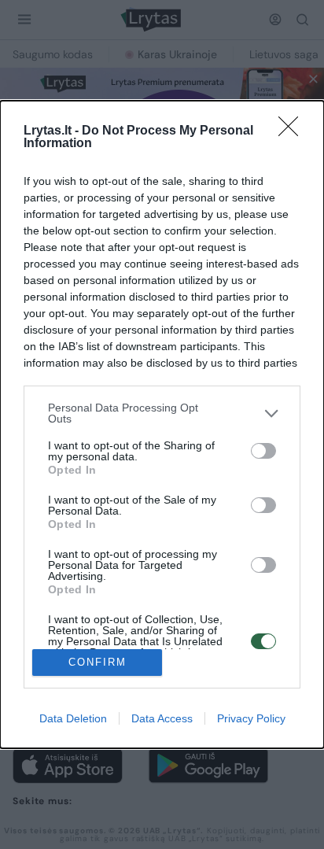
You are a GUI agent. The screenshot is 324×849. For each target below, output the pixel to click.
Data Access (162, 718)
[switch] (263, 451)
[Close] (293, 131)
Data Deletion (73, 718)
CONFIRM (97, 662)
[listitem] (162, 413)
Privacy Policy (251, 718)
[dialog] (162, 424)
